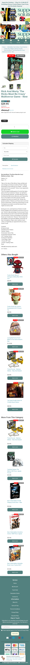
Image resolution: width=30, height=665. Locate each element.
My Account (15, 586)
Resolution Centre (15, 593)
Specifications (14, 165)
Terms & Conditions (15, 609)
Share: (3, 101)
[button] (15, 136)
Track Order (15, 590)
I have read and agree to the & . (16, 630)
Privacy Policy (15, 612)
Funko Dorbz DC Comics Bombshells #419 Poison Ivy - (14, 308)
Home (15, 583)
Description (5, 165)
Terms (18, 630)
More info (11, 110)
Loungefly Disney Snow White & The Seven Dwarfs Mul (14, 339)
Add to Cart (15, 132)
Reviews (4, 168)
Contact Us (15, 596)
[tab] (5, 165)
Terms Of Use (15, 605)
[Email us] (7, 638)
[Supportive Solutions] (15, 14)
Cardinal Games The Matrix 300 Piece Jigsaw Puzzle (14, 471)
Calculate (15, 159)
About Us (15, 602)
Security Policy (15, 615)
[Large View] (3, 86)
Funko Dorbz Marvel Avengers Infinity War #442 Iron (15, 276)
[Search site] (27, 23)
